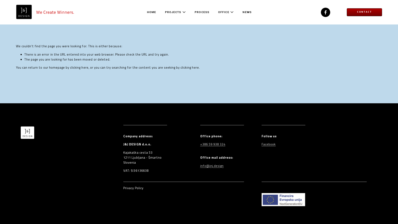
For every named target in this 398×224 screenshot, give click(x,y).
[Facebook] (325, 12)
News (247, 12)
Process (202, 12)
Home (151, 12)
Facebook (269, 144)
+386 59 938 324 (213, 144)
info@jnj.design (212, 165)
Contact (364, 12)
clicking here (79, 67)
